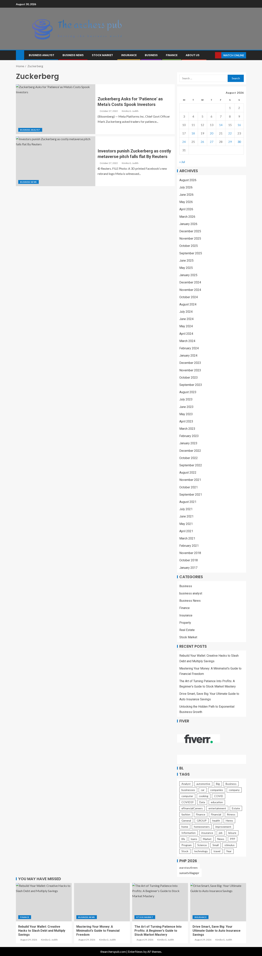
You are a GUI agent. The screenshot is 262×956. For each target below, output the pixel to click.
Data (202, 802)
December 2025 (190, 231)
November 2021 (190, 480)
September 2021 (190, 494)
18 (193, 133)
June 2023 (186, 407)
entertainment (217, 808)
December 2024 (190, 282)
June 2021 (186, 516)
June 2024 (186, 319)
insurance (207, 832)
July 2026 (186, 187)
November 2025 (190, 238)
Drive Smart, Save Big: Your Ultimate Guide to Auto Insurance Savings (217, 931)
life (183, 839)
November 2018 (190, 553)
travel (216, 851)
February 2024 (189, 348)
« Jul (182, 162)
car (202, 789)
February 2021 (189, 546)
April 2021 (186, 531)
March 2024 (187, 341)
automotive (203, 783)
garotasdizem (188, 867)
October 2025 (188, 246)
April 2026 (186, 209)
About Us (192, 55)
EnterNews (135, 951)
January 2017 (188, 568)
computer (187, 796)
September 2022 (190, 465)
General (186, 820)
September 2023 (190, 385)
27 (211, 141)
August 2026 (187, 180)
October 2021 (188, 487)
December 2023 (190, 363)
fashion (185, 814)
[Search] (211, 55)
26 (202, 141)
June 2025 (186, 260)
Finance (171, 55)
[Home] (20, 55)
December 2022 (190, 451)
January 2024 (188, 355)
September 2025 (190, 253)
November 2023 (190, 370)
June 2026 (186, 194)
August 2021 (187, 502)
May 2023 (186, 414)
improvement (223, 826)
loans (194, 839)
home (184, 826)
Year (229, 851)
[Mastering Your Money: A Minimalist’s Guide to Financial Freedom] (102, 902)
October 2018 (188, 560)
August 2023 (187, 392)
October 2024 (188, 297)
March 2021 (187, 538)
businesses (188, 789)
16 (239, 125)
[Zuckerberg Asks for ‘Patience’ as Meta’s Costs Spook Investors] (55, 109)
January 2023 (188, 443)
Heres (229, 820)
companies (216, 789)
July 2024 (186, 311)
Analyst (186, 783)
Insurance (129, 55)
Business (151, 55)
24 (184, 141)
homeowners (202, 826)
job (220, 832)
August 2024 (187, 304)
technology (201, 851)
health (216, 820)
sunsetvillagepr (189, 873)
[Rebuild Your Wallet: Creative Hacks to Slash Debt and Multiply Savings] (44, 902)
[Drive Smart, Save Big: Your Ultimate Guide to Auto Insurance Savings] (218, 902)
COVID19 (187, 802)
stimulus (229, 845)
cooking (203, 796)
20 (211, 133)
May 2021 (186, 524)
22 (230, 133)
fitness (231, 814)
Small (216, 845)
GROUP (202, 820)
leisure (232, 832)
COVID (218, 796)
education (217, 802)
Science (202, 845)
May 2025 (186, 268)
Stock (184, 851)
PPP (232, 839)
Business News (73, 55)
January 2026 (188, 224)
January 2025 (188, 275)
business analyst (41, 55)
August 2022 (187, 472)
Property (185, 623)
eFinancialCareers (192, 808)
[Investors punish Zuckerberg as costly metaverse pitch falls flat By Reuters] (55, 161)
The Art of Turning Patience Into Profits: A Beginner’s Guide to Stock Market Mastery (158, 931)
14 (220, 125)
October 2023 (188, 377)
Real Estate (187, 630)
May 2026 (186, 202)
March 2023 (187, 429)
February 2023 (189, 436)
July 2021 (186, 509)
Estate (236, 808)
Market (207, 839)
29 (230, 141)
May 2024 (186, 326)
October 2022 (188, 458)
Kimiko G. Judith (130, 111)
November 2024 (190, 290)
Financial (216, 814)
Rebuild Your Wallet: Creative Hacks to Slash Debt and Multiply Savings (41, 931)
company (234, 789)
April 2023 (186, 421)
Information (188, 832)
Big (218, 783)
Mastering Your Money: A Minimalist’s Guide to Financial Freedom (97, 931)
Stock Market (102, 55)
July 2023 (186, 399)
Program (186, 845)
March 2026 (187, 217)
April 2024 (186, 334)
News (220, 839)
